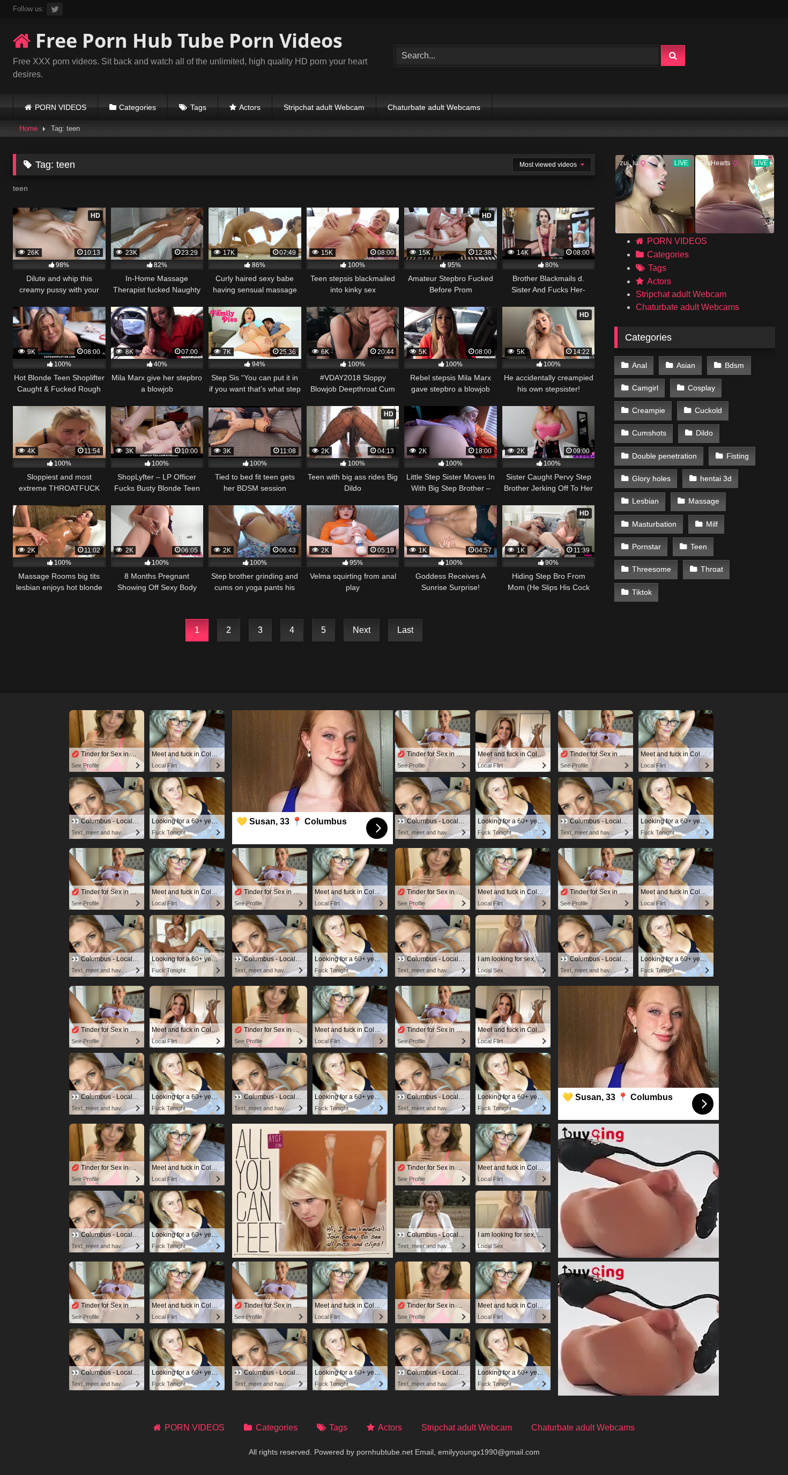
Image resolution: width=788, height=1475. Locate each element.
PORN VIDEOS (60, 107)
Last (405, 630)
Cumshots (649, 433)
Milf (712, 524)
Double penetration (664, 456)
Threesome (651, 569)
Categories (137, 107)
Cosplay (701, 388)
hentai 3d (716, 478)
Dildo (704, 433)
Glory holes (651, 478)
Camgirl (645, 388)
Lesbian (645, 501)
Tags (198, 107)
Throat (712, 569)
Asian (686, 365)
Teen (698, 546)
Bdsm (734, 365)
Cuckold (708, 410)
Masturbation (654, 524)
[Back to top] (755, 1443)
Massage (703, 501)
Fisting (737, 456)
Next (361, 630)
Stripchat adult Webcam (324, 107)
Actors (250, 107)
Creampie (648, 410)
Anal (639, 365)
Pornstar (646, 546)
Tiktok (642, 592)
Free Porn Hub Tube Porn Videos (187, 40)
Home (28, 128)
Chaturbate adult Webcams (434, 107)
